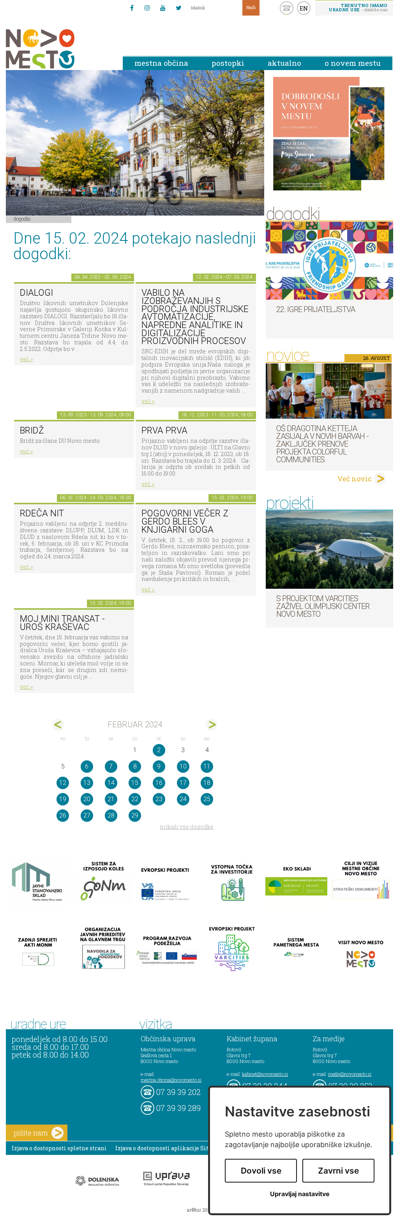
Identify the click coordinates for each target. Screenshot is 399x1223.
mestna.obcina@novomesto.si (171, 1080)
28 (111, 815)
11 (206, 766)
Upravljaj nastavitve (300, 1194)
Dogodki (22, 218)
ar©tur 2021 (199, 1210)
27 (86, 815)
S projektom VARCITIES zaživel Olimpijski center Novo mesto (322, 606)
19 (62, 799)
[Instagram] (147, 8)
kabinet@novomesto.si (265, 1074)
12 (62, 782)
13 (86, 782)
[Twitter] (178, 8)
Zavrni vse (338, 1171)
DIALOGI (36, 293)
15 (134, 782)
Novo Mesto (58, 48)
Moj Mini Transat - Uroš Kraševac (62, 623)
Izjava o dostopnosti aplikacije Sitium (167, 1148)
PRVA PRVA (164, 430)
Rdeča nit (42, 513)
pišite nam (31, 1132)
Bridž (32, 430)
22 (134, 799)
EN (304, 8)
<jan (58, 725)
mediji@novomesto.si (349, 1074)
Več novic (354, 478)
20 (86, 799)
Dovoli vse (261, 1171)
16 (158, 782)
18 (206, 782)
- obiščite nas (357, 7)
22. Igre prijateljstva (315, 309)
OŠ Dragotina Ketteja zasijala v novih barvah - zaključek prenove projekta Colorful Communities (322, 444)
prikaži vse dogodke (187, 826)
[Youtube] (163, 8)
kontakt (286, 8)
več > (26, 359)
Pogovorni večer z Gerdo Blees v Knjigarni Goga (184, 521)
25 (206, 799)
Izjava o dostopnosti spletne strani (59, 1148)
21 (111, 799)
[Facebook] (131, 8)
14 (111, 782)
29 (134, 815)
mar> (211, 725)
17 (183, 782)
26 (62, 815)
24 (183, 799)
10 (183, 766)
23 (158, 799)
